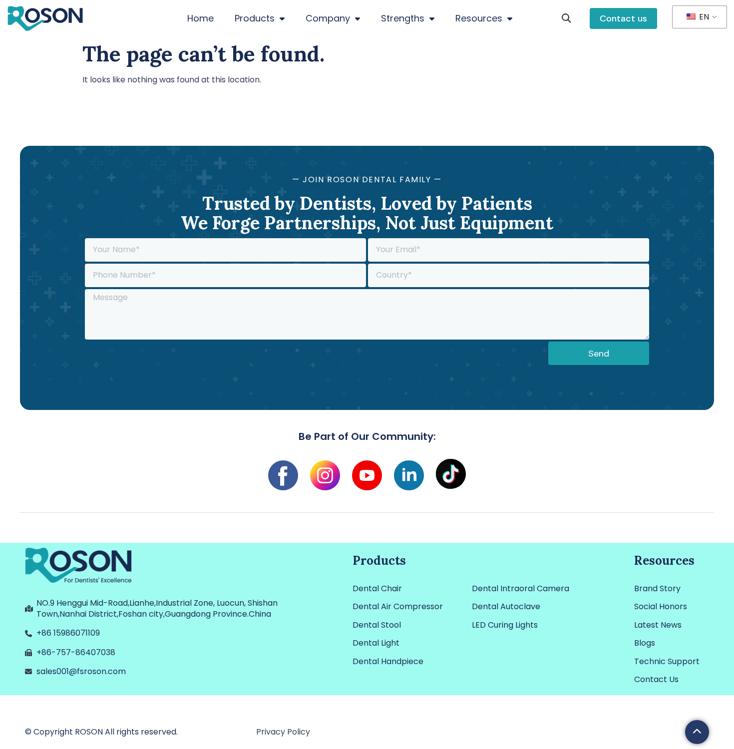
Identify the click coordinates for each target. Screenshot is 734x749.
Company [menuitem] (328, 18)
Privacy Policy (283, 732)
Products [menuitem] (255, 18)
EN (703, 16)
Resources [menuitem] (478, 18)
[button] (566, 18)
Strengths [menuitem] (402, 18)
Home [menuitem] (200, 18)
